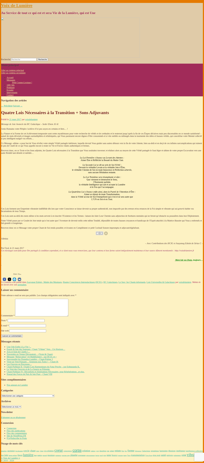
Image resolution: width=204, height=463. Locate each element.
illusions (172, 451)
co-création (49, 451)
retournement (90, 455)
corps (77, 450)
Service (97, 455)
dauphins (103, 451)
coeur (58, 450)
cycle (97, 451)
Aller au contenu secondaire (13, 73)
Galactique (146, 451)
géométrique (155, 451)
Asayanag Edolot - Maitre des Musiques (44, 282)
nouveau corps (66, 455)
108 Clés (10, 85)
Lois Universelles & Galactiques (161, 282)
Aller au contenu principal (12, 70)
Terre (129, 455)
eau (108, 451)
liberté (19, 455)
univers (170, 455)
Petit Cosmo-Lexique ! (22, 82)
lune (35, 455)
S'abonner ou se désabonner (13, 417)
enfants (118, 451)
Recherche (5, 59)
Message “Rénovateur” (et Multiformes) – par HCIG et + (32, 357)
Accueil (10, 77)
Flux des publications (16, 431)
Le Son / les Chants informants (132, 282)
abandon (4, 451)
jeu (2, 455)
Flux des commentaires (17, 433)
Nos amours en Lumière (17, 385)
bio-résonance (19, 451)
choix (37, 451)
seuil (101, 455)
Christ (41, 451)
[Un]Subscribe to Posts (17, 438)
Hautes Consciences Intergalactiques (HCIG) (82, 282)
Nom (4, 320)
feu (126, 451)
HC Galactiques (110, 282)
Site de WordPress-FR (16, 436)
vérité (183, 455)
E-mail (5, 325)
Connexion (11, 428)
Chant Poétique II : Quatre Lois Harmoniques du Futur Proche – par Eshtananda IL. (43, 367)
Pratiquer (11, 87)
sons (109, 455)
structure (120, 455)
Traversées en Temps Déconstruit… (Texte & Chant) (30, 354)
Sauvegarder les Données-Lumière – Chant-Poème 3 (30, 359)
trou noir (156, 455)
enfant (112, 451)
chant (33, 450)
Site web (5, 331)
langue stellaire (13, 455)
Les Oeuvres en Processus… (19, 364)
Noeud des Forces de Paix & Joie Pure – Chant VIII (29, 374)
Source (115, 455)
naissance (58, 455)
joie (6, 455)
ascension (11, 451)
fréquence (138, 451)
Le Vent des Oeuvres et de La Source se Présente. (28, 369)
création (86, 450)
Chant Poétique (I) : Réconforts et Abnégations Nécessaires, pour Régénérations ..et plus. (46, 372)
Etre (123, 451)
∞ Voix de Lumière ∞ (10, 458)
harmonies (164, 451)
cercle (26, 450)
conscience (68, 451)
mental (45, 455)
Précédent (6, 106)
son (104, 455)
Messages (11, 80)
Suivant (17, 106)
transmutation (138, 455)
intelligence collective (194, 451)
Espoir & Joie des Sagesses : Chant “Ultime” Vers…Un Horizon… (36, 349)
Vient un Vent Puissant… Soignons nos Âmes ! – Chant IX (32, 362)
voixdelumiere (31, 119)
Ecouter (10, 90)
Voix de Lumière (16, 5)
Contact (10, 95)
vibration (194, 454)
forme (131, 450)
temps (125, 455)
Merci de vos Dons (183, 260)
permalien (22, 284)
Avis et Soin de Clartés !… (18, 352)
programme (82, 455)
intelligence (180, 451)
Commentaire (8, 315)
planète (74, 455)
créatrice (93, 451)
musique (51, 455)
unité (163, 455)
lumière (28, 455)
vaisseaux (177, 455)
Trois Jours (148, 455)
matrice (39, 455)
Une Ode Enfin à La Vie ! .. (19, 347)
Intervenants (12, 92)
